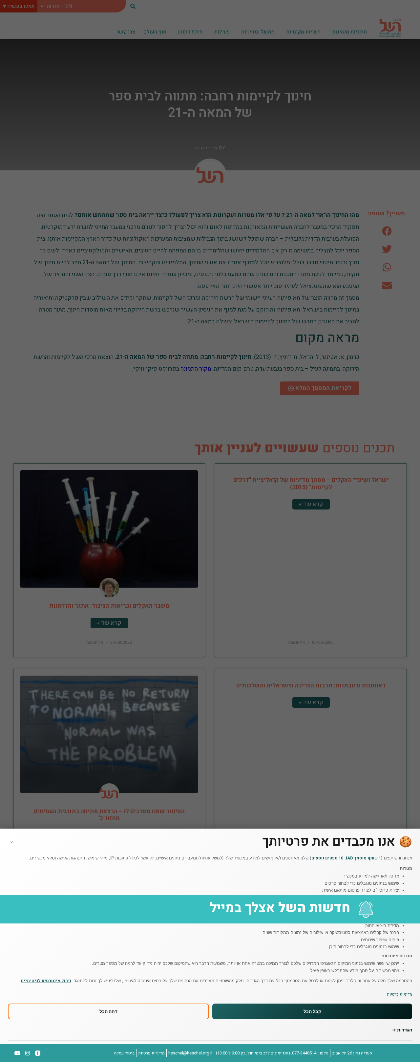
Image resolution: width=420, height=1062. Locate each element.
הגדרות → (402, 1029)
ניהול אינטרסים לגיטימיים (46, 981)
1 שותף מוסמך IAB (363, 858)
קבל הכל (312, 1011)
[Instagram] (27, 1053)
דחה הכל (108, 1011)
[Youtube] (17, 1053)
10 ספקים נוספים (327, 858)
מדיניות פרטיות (399, 994)
